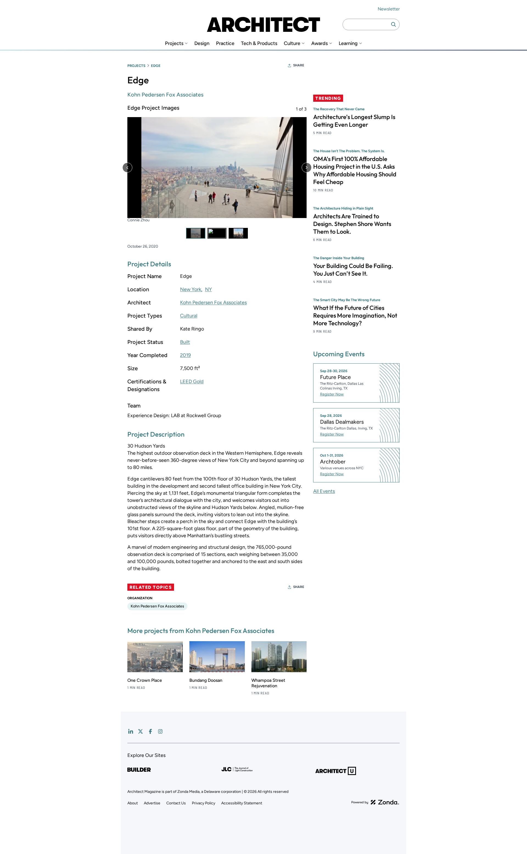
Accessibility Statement (241, 803)
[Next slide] (307, 168)
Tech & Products (259, 43)
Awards (319, 43)
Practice (225, 43)
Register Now (332, 394)
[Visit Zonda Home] (375, 802)
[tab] (195, 233)
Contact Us (176, 803)
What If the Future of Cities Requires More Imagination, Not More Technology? (355, 315)
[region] (217, 171)
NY (208, 289)
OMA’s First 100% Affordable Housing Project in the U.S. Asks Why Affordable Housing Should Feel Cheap (354, 170)
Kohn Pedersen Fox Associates (165, 94)
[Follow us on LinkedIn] (130, 731)
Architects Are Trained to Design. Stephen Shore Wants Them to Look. (352, 223)
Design (201, 43)
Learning (348, 43)
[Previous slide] (127, 168)
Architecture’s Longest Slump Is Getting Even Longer (354, 120)
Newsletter (389, 9)
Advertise (152, 803)
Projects (174, 43)
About (132, 803)
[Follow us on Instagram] (160, 731)
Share (298, 65)
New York (190, 289)
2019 (185, 355)
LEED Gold (192, 381)
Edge (156, 65)
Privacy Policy (203, 803)
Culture (292, 43)
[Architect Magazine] (263, 24)
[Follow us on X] (140, 731)
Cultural (188, 316)
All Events (324, 491)
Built (185, 342)
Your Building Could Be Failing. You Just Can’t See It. (353, 269)
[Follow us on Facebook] (150, 731)
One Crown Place (144, 680)
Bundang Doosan (205, 680)
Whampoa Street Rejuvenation (268, 683)
